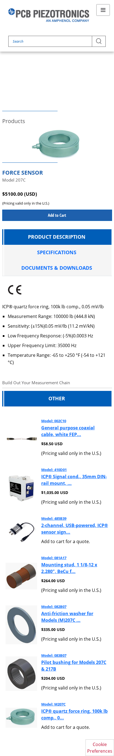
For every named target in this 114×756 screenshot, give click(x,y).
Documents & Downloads (56, 267)
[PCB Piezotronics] (48, 15)
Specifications (56, 252)
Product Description (57, 236)
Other (56, 398)
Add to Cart (57, 215)
